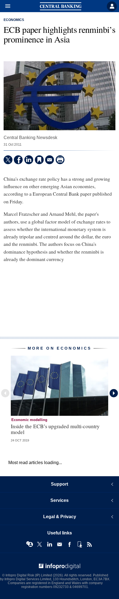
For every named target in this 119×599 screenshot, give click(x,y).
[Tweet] (8, 159)
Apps (79, 544)
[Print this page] (60, 159)
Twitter (39, 544)
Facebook (69, 544)
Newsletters (59, 544)
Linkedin (49, 544)
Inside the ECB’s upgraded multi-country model (55, 429)
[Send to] (49, 159)
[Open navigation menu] (5, 6)
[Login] (112, 6)
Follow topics (29, 544)
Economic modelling (29, 420)
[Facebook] (18, 159)
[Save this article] (39, 159)
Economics (14, 20)
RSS (89, 544)
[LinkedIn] (28, 159)
